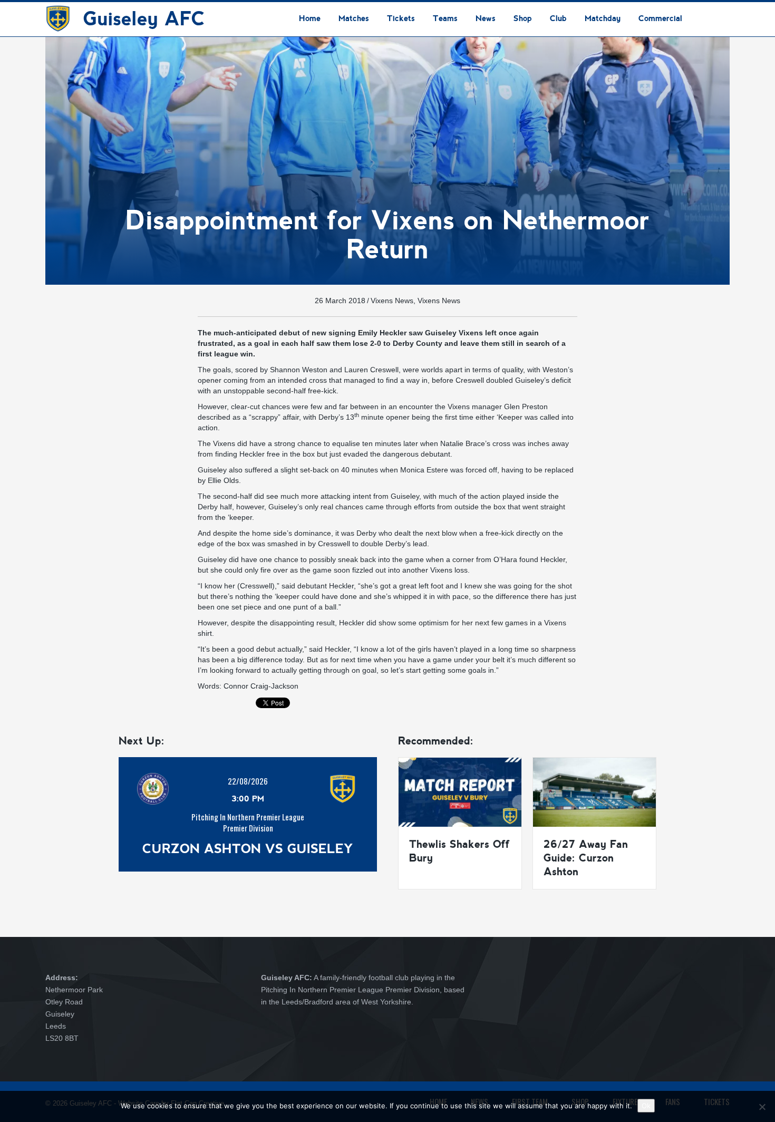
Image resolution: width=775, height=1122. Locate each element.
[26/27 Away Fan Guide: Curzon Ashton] (594, 791)
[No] (762, 1106)
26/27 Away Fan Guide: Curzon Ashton (586, 858)
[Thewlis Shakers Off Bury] (460, 791)
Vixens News (392, 300)
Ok (646, 1105)
